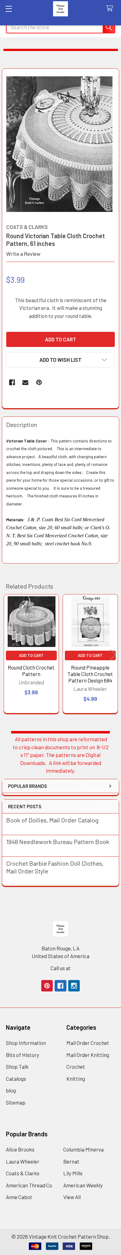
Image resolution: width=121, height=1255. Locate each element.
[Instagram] (74, 985)
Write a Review (23, 254)
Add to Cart (31, 655)
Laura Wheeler (22, 1161)
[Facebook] (12, 382)
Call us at (61, 968)
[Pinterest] (39, 382)
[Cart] (111, 8)
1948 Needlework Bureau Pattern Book (57, 841)
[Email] (25, 382)
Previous (8, 654)
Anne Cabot (19, 1197)
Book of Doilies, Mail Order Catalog (52, 820)
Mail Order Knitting (87, 1055)
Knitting (75, 1078)
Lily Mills (73, 1173)
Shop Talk (17, 1066)
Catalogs (16, 1078)
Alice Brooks (20, 1149)
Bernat (71, 1161)
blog (11, 1090)
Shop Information (26, 1043)
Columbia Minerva (83, 1149)
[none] (60, 144)
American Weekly (83, 1185)
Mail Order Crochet (87, 1043)
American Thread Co (29, 1185)
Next (113, 654)
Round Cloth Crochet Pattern (31, 670)
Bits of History (22, 1055)
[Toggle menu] (8, 8)
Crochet (75, 1066)
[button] (60, 359)
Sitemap (15, 1102)
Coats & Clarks (22, 1173)
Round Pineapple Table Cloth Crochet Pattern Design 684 (90, 674)
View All (72, 1197)
